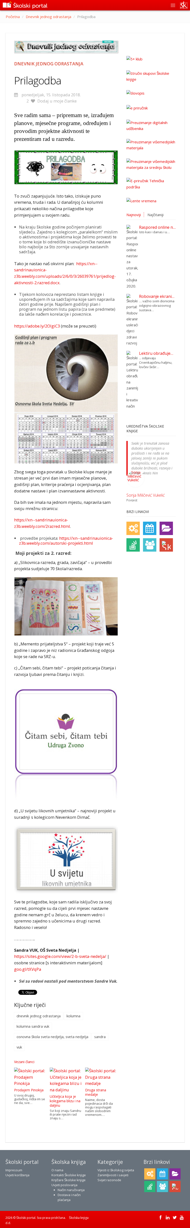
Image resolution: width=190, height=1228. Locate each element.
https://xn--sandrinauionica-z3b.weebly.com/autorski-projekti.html (66, 540)
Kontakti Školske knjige (68, 1175)
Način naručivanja (71, 1190)
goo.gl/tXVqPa (27, 969)
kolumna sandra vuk (33, 1026)
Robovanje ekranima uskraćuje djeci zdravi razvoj (157, 296)
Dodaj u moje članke (57, 101)
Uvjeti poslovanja (64, 1185)
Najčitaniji (155, 214)
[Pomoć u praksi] (133, 528)
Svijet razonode (109, 1180)
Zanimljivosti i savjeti (112, 1175)
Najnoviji (133, 214)
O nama (57, 1170)
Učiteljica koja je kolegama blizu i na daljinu (65, 1101)
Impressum (13, 1170)
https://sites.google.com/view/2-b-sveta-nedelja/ (60, 956)
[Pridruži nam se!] (149, 544)
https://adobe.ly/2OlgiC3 (37, 326)
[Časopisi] (133, 544)
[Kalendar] (149, 528)
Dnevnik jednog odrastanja (48, 16)
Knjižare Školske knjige (68, 1180)
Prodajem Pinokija (29, 1090)
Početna (13, 16)
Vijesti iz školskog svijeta (115, 1170)
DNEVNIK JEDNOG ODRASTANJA (39, 1015)
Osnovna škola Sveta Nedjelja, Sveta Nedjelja (52, 1036)
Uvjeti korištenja (17, 1175)
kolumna (73, 1015)
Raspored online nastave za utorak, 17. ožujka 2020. (157, 227)
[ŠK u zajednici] (166, 544)
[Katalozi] (166, 528)
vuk (19, 1047)
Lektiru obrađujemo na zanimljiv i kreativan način (157, 353)
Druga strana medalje (95, 1092)
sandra (100, 1036)
